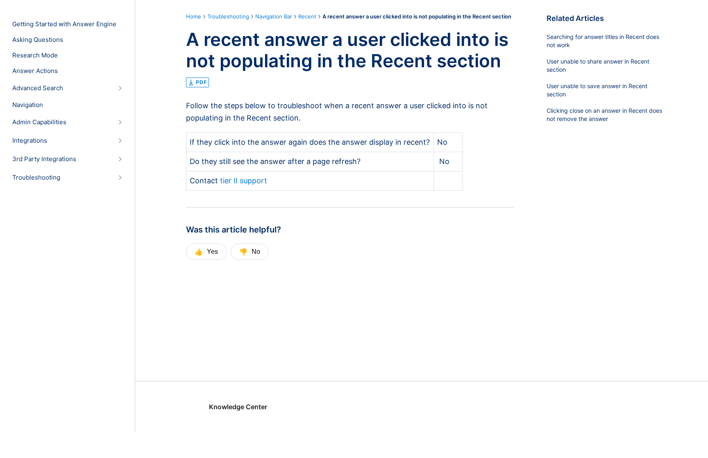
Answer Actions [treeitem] (35, 71)
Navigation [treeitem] (27, 105)
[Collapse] (120, 88)
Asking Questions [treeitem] (37, 39)
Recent (307, 16)
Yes (206, 251)
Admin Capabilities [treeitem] (39, 122)
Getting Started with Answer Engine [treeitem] (64, 24)
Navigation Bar (273, 16)
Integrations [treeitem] (29, 140)
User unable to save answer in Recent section (597, 90)
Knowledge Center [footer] (238, 406)
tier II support (242, 180)
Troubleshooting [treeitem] (36, 177)
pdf (201, 82)
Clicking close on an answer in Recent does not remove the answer (604, 114)
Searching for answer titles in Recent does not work (603, 40)
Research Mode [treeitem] (35, 55)
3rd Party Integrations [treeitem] (44, 159)
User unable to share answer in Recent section (598, 65)
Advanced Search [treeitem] (37, 88)
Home (193, 16)
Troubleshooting (228, 16)
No (249, 251)
